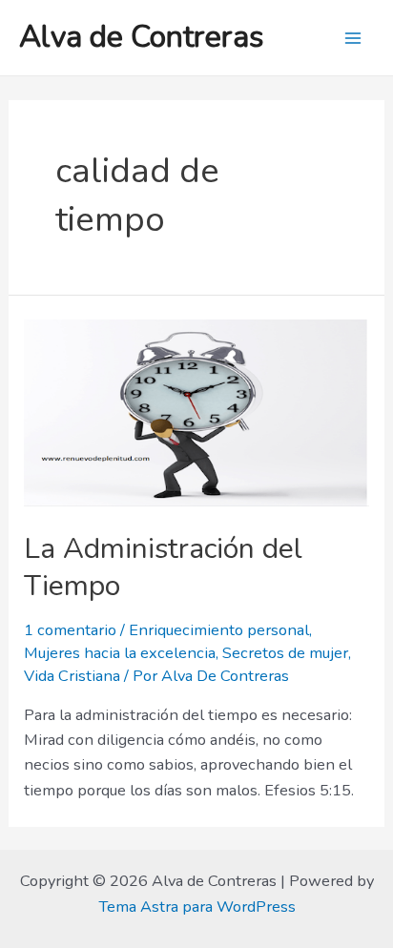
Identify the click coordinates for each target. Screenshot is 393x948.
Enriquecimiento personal (219, 630)
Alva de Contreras (141, 36)
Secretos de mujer (285, 653)
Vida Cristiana (72, 676)
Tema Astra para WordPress (197, 906)
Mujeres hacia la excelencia (120, 653)
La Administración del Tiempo (163, 567)
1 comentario (70, 630)
